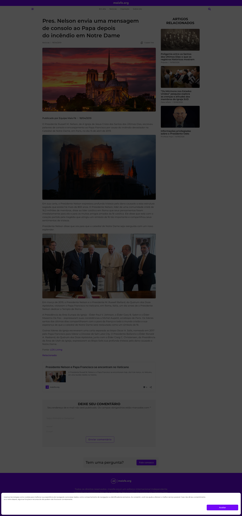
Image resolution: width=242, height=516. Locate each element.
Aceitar (222, 507)
